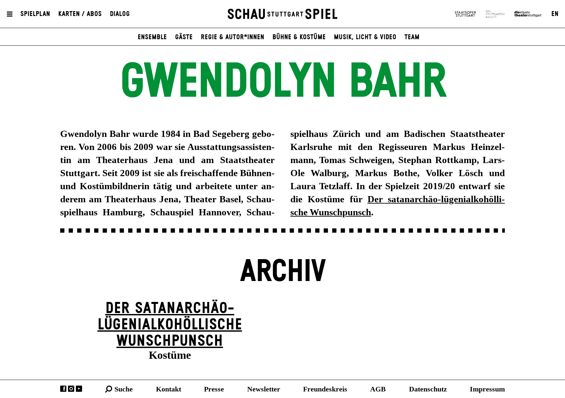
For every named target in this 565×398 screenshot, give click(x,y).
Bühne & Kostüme (299, 37)
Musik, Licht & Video (365, 37)
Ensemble (152, 37)
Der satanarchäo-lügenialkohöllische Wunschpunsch (169, 325)
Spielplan (35, 14)
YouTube (79, 389)
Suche (123, 389)
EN (554, 14)
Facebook (63, 389)
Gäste (184, 37)
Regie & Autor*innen (232, 37)
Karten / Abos (80, 14)
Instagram (71, 389)
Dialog (120, 14)
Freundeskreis (325, 389)
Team (411, 37)
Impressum (487, 389)
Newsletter (263, 389)
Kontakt (168, 389)
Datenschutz (428, 389)
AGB (378, 389)
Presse (214, 389)
